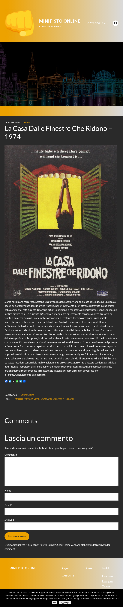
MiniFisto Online (59, 20)
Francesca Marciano (23, 398)
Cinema (24, 394)
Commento (11, 454)
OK (54, 602)
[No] (119, 597)
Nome (8, 490)
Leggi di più (65, 602)
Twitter (106, 586)
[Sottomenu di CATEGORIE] (105, 23)
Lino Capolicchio (56, 398)
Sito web (9, 519)
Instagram (107, 581)
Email (8, 505)
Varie (31, 394)
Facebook (107, 576)
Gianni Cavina (40, 398)
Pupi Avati (69, 398)
